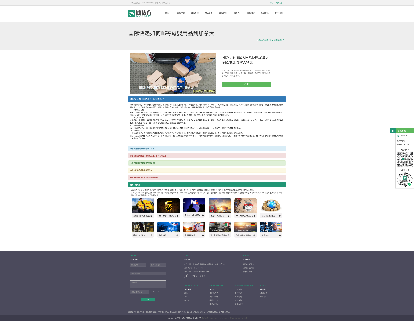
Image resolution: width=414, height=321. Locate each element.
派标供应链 (247, 271)
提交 (148, 299)
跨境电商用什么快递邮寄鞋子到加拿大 (236, 193)
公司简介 (263, 293)
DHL (185, 293)
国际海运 (181, 312)
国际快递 (181, 13)
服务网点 (251, 13)
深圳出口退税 (248, 268)
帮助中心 (158, 3)
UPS (185, 296)
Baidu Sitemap (215, 318)
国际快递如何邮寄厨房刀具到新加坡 (144, 195)
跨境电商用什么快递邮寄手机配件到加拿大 (147, 190)
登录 (271, 3)
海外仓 (237, 13)
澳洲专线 (238, 300)
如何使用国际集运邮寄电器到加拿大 (203, 190)
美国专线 (238, 293)
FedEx (186, 300)
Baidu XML (225, 318)
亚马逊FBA (213, 304)
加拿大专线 (239, 304)
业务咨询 (404, 135)
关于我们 (279, 13)
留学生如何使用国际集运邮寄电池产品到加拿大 (236, 190)
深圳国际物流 (212, 312)
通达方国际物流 (265, 40)
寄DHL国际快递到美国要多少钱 (176, 190)
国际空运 (173, 312)
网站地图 (205, 318)
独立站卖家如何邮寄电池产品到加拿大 (267, 193)
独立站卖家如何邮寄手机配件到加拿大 (145, 193)
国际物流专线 (151, 312)
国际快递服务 (279, 40)
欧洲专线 (238, 296)
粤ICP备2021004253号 (239, 318)
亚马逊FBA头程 (193, 312)
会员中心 (166, 3)
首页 (167, 13)
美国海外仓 (213, 293)
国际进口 (223, 13)
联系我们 (263, 296)
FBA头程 (208, 13)
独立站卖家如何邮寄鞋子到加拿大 (174, 193)
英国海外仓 (213, 296)
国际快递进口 (248, 264)
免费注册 (278, 3)
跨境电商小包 (163, 312)
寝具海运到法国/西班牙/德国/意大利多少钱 (204, 193)
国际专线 (195, 13)
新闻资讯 (265, 13)
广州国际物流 (224, 312)
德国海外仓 (213, 300)
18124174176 (403, 144)
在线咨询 (246, 84)
